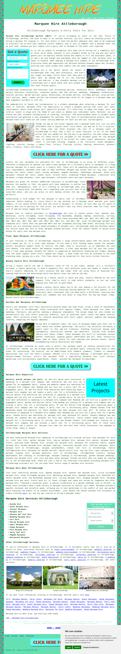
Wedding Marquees (81, 607)
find (14, 473)
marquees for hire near (50, 418)
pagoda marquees (70, 172)
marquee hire (108, 221)
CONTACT (101, 18)
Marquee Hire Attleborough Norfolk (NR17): (29, 36)
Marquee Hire (18, 604)
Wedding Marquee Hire (103, 607)
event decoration (50, 557)
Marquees (30, 170)
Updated (22, 636)
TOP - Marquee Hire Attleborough (22, 618)
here (25, 493)
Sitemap (7, 636)
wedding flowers (28, 552)
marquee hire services (82, 463)
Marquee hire (12, 213)
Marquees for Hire (53, 599)
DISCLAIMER (110, 18)
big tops (102, 170)
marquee (100, 44)
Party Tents (35, 599)
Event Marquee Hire (37, 604)
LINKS (89, 18)
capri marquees (86, 177)
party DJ (82, 557)
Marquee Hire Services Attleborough (31, 498)
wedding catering (103, 550)
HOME (82, 18)
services (40, 550)
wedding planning (14, 557)
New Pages (15, 636)
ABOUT (95, 18)
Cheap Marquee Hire (58, 604)
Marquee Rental (19, 599)
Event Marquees (89, 599)
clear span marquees (45, 177)
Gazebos (9, 602)
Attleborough (55, 213)
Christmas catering (45, 555)
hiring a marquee (14, 41)
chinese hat (23, 175)
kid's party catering (75, 560)
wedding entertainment (67, 552)
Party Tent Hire (95, 604)
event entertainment (64, 550)
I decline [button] (77, 647)
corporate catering (86, 555)
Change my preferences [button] (91, 647)
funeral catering (36, 560)
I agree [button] (69, 647)
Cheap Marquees (106, 599)
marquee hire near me (80, 410)
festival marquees (99, 445)
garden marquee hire (40, 440)
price (48, 207)
